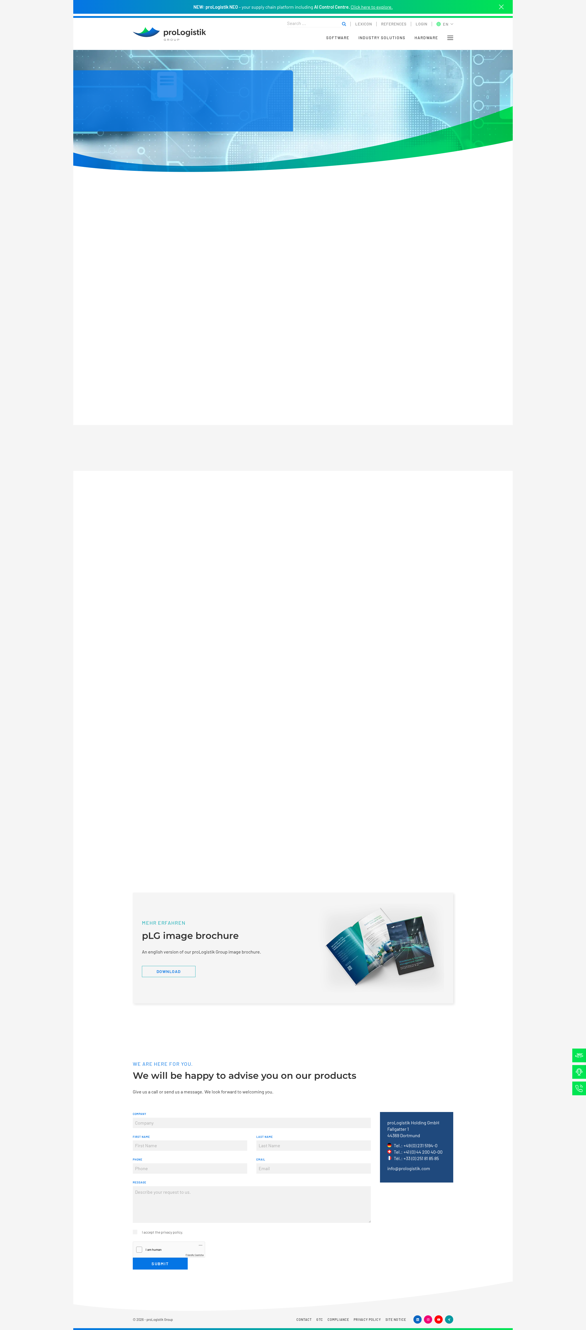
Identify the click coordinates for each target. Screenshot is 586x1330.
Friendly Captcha (195, 1255)
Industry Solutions (381, 38)
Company (139, 1113)
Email (260, 1159)
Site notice (395, 1320)
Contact (304, 1320)
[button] (450, 38)
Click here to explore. (372, 7)
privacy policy (171, 1232)
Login (421, 24)
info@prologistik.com (408, 1168)
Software (337, 38)
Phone (137, 1159)
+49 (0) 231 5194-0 (420, 1145)
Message (139, 1182)
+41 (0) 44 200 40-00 (423, 1152)
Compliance (338, 1320)
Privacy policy (367, 1320)
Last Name (264, 1136)
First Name (141, 1136)
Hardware (426, 38)
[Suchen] (344, 24)
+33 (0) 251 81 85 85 (421, 1158)
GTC (319, 1320)
